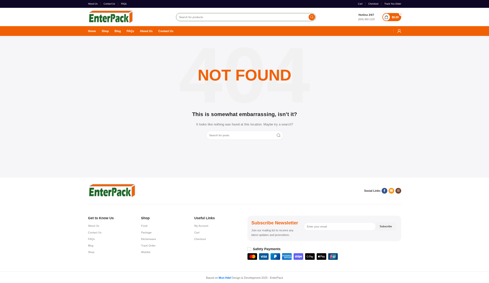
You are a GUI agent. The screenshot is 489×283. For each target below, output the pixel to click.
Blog (90, 245)
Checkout (200, 239)
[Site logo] (111, 16)
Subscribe (386, 226)
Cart (196, 232)
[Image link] (112, 190)
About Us (93, 225)
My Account (201, 225)
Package (146, 232)
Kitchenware (148, 239)
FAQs (91, 239)
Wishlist (145, 252)
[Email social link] (391, 191)
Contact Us (94, 232)
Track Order (148, 245)
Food (144, 225)
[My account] (399, 31)
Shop (91, 252)
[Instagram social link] (398, 191)
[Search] (312, 17)
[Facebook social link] (384, 191)
